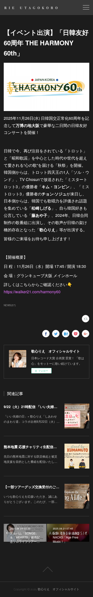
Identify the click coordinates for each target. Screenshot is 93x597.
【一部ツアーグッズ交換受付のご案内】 (35, 486)
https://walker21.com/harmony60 (32, 292)
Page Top (46, 569)
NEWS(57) (10, 305)
